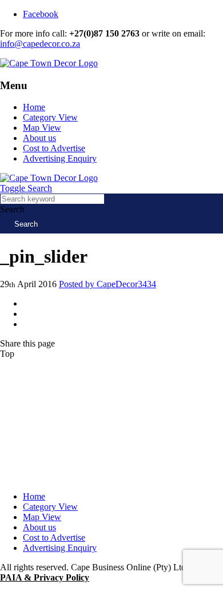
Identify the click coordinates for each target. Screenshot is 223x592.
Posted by (107, 284)
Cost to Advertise (54, 148)
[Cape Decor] (49, 63)
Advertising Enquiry (60, 158)
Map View (42, 127)
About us (39, 138)
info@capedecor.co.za (40, 44)
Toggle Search (26, 188)
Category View (50, 117)
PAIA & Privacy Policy (44, 577)
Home (34, 107)
